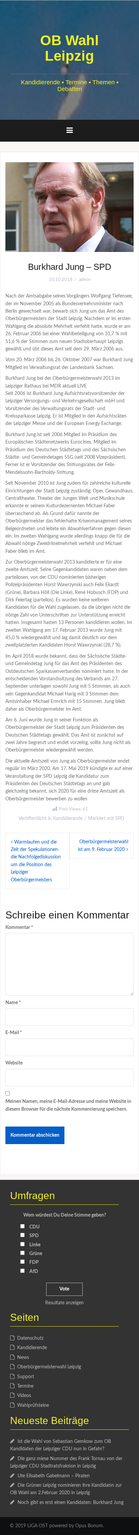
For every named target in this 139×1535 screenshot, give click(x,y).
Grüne (35, 1253)
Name (13, 1002)
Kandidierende (68, 818)
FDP (34, 1262)
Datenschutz (30, 1338)
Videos (24, 1395)
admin (84, 280)
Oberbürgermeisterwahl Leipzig (49, 1367)
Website (14, 1063)
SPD (119, 818)
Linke (34, 1245)
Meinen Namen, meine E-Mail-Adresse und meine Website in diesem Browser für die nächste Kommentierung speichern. (68, 1105)
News (23, 1357)
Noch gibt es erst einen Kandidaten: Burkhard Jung (70, 1502)
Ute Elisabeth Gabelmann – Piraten (54, 1476)
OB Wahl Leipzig (69, 48)
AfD (33, 1271)
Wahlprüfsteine (33, 1405)
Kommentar (19, 927)
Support (25, 1376)
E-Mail (13, 1032)
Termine (25, 1386)
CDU (34, 1227)
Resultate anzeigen (64, 1303)
